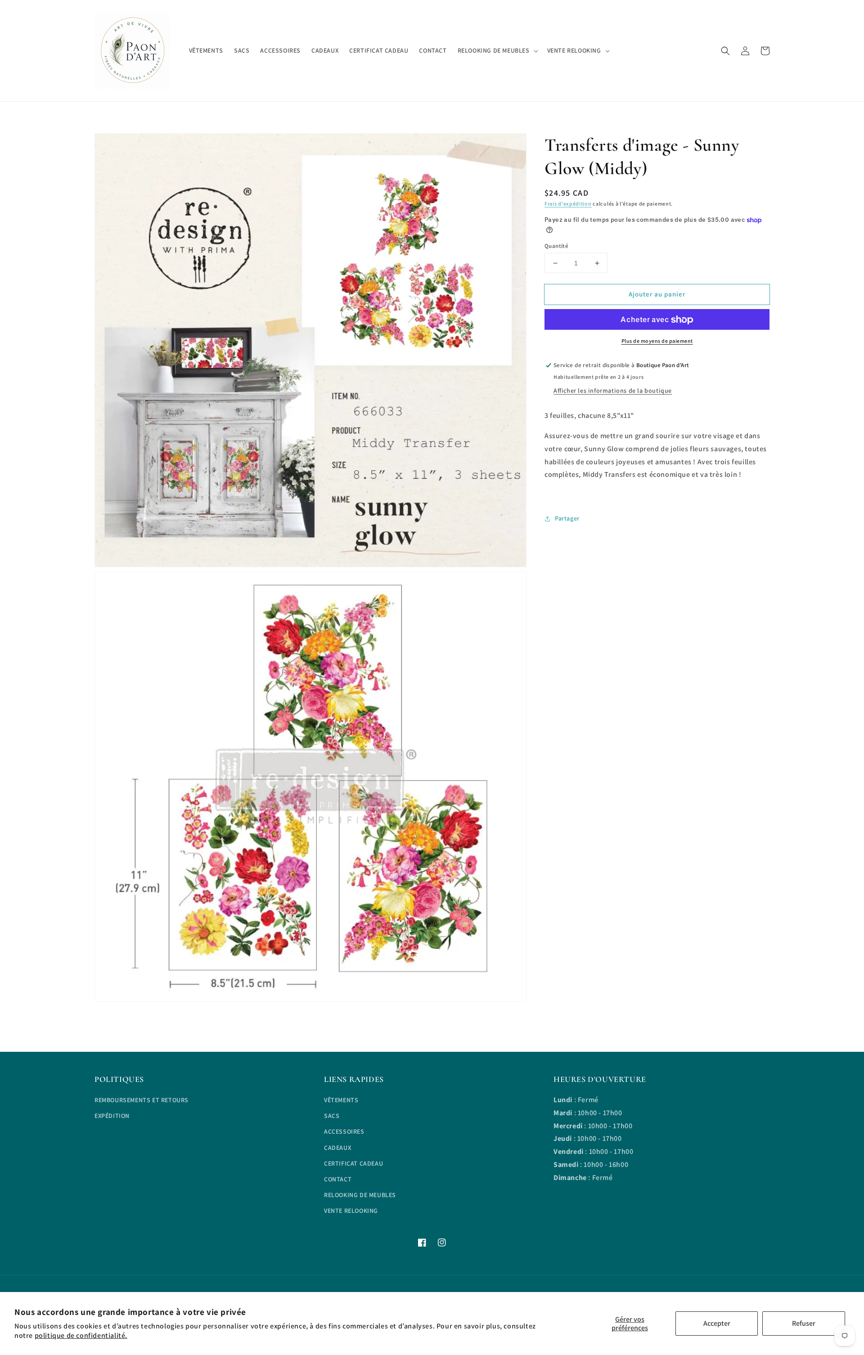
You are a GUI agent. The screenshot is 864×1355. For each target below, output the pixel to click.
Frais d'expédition (568, 203)
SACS (331, 1116)
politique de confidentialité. (81, 1335)
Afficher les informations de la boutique (613, 390)
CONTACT (337, 1179)
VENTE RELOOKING (351, 1211)
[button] (725, 51)
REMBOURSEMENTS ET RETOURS (141, 1100)
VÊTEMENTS (341, 1100)
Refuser (803, 1323)
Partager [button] (567, 518)
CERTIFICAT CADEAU (353, 1163)
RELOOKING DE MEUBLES (360, 1195)
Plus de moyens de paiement (657, 341)
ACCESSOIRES (344, 1131)
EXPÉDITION (112, 1116)
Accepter (716, 1323)
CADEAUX (337, 1148)
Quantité (556, 246)
